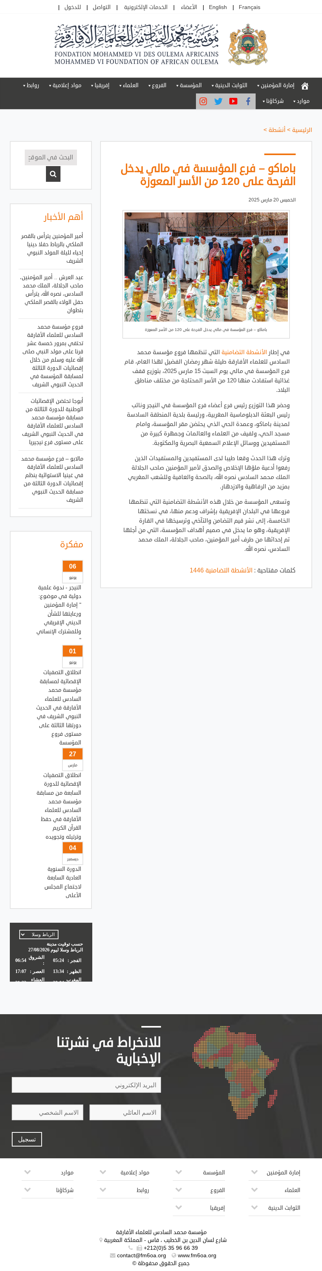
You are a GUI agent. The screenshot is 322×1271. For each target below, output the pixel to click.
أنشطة (277, 130)
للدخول (72, 7)
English (218, 7)
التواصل (102, 7)
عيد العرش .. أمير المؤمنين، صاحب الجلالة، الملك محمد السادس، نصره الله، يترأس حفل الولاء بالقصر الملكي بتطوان (51, 294)
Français (249, 7)
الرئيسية (302, 130)
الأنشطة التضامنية (244, 352)
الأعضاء (189, 7)
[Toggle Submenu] (254, 1175)
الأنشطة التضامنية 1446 (221, 570)
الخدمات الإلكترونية (146, 7)
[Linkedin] (203, 101)
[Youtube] (233, 101)
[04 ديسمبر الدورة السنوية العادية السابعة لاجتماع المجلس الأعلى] (51, 666)
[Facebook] (248, 101)
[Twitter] (218, 101)
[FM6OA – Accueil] (304, 85)
